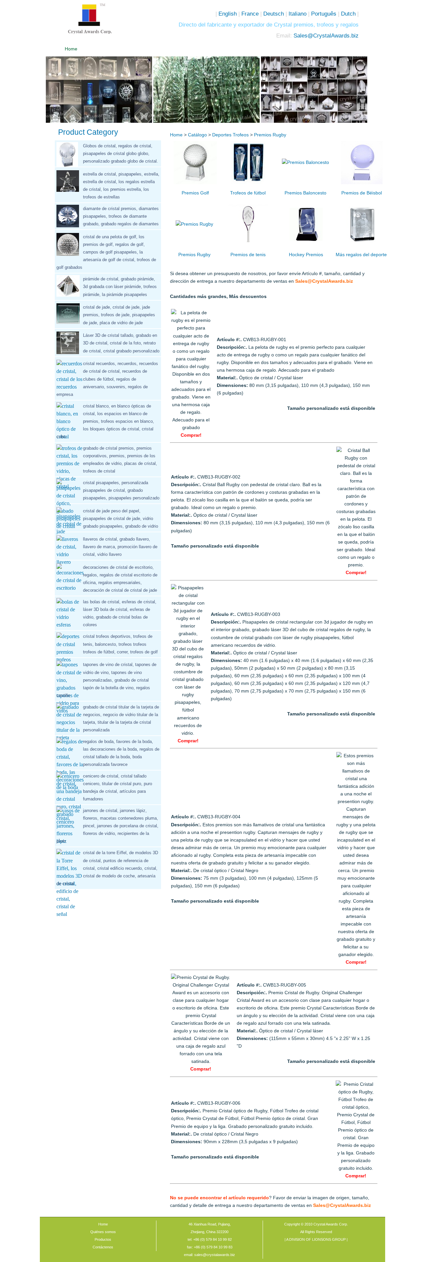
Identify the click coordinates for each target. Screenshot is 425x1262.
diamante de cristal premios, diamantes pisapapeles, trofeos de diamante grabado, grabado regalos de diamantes (121, 216)
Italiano (296, 13)
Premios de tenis (248, 254)
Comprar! (191, 435)
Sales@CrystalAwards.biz (326, 35)
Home (71, 48)
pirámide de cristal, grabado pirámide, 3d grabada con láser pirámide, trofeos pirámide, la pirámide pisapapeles (120, 286)
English (227, 13)
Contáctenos (331, 48)
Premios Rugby (270, 134)
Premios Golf (195, 192)
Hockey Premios (306, 254)
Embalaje (219, 48)
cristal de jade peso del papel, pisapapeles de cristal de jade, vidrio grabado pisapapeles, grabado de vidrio (120, 518)
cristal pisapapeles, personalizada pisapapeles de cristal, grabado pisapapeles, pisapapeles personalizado (121, 490)
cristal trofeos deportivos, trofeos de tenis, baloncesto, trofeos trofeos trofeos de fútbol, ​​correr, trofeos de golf (120, 644)
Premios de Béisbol (361, 192)
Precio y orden (182, 48)
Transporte (256, 48)
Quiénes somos (108, 48)
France (250, 13)
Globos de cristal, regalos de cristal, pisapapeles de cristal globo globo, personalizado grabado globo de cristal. (120, 153)
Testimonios (294, 48)
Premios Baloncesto (305, 192)
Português (323, 13)
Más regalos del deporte (361, 254)
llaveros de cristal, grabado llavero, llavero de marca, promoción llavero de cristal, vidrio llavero (120, 547)
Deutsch (273, 13)
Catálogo (145, 48)
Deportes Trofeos (231, 134)
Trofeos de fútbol (248, 192)
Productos (103, 1239)
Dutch (348, 13)
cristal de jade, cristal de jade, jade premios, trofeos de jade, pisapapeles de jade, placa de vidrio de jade (119, 315)
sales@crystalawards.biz (214, 1255)
